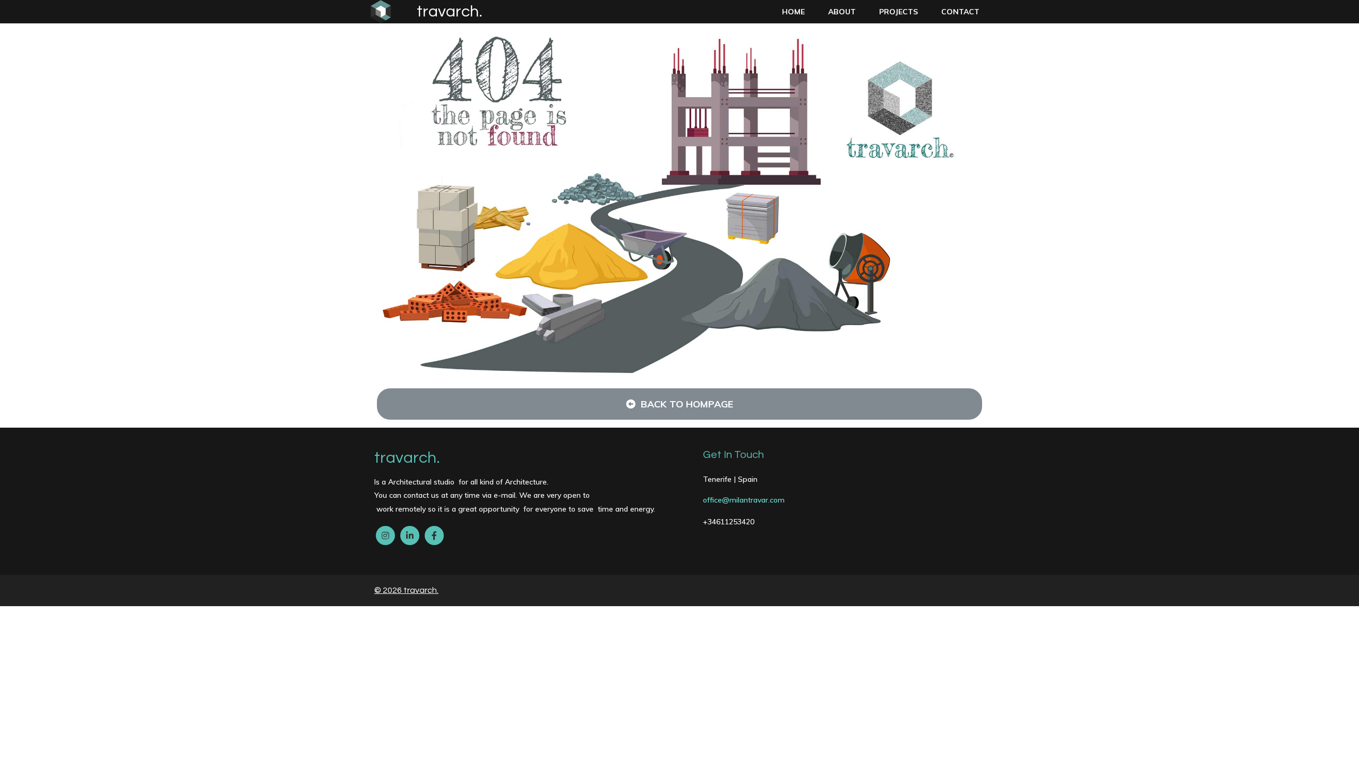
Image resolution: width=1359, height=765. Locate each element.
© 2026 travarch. (406, 590)
